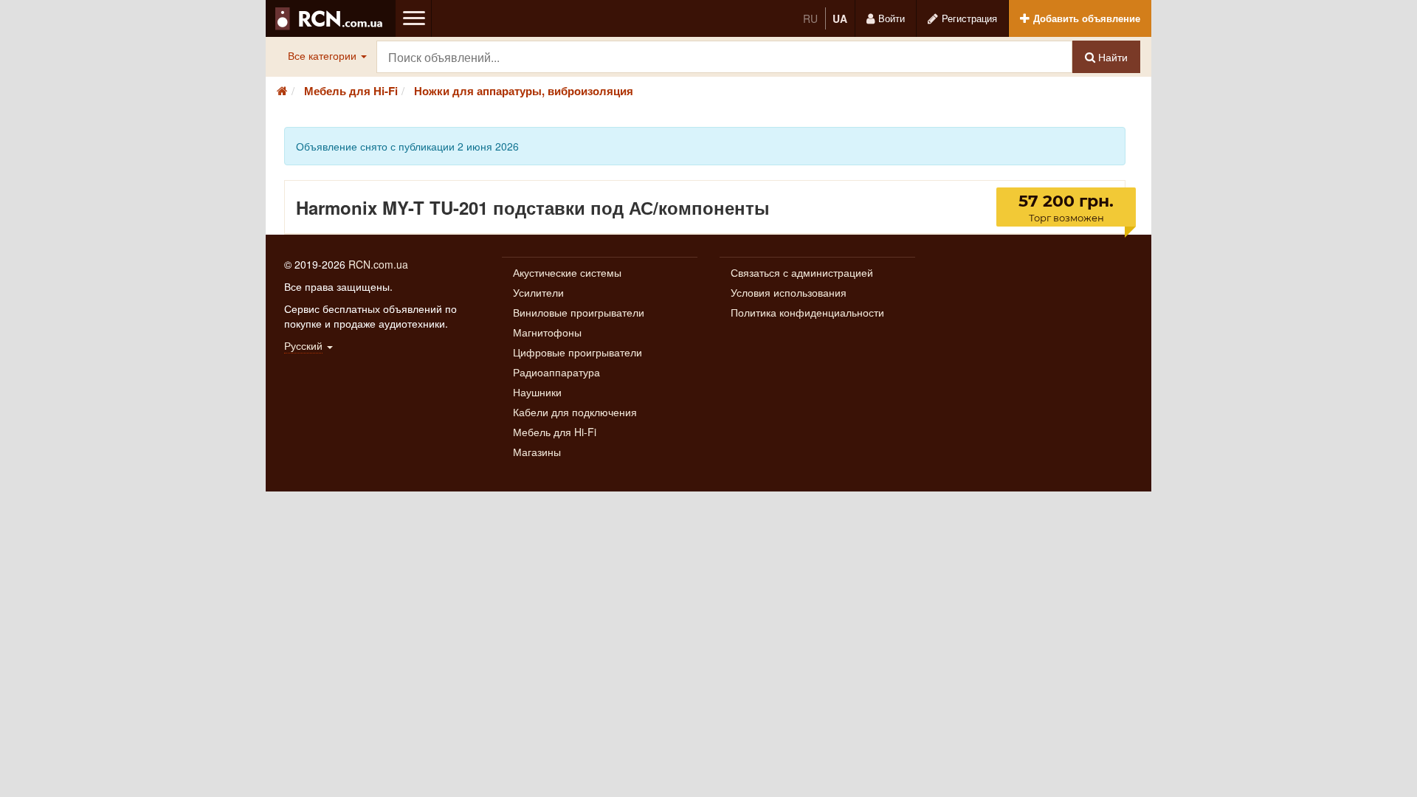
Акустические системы (567, 272)
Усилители (538, 292)
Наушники (537, 391)
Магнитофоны (547, 332)
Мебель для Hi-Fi (554, 431)
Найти (1111, 56)
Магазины (537, 451)
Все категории (323, 55)
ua (839, 18)
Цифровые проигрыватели (577, 352)
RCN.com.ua (378, 264)
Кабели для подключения (575, 411)
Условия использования (789, 292)
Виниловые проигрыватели (578, 312)
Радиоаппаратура (556, 372)
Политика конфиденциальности (807, 312)
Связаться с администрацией (802, 272)
